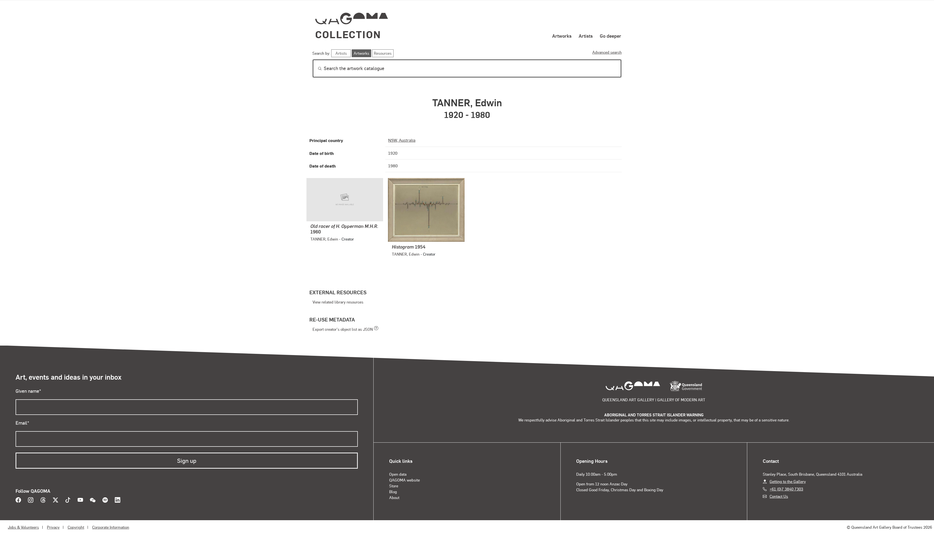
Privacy (53, 527)
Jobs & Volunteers (23, 527)
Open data (397, 474)
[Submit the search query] (316, 68)
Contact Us (779, 496)
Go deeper (610, 36)
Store (393, 485)
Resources (383, 53)
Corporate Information (110, 527)
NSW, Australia (401, 140)
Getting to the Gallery (788, 481)
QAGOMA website (404, 479)
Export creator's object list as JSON (343, 329)
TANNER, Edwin (324, 238)
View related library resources (338, 301)
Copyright (76, 527)
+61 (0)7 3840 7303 (786, 488)
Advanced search (607, 52)
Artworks (562, 36)
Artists (586, 36)
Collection (348, 34)
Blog (393, 491)
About (394, 497)
